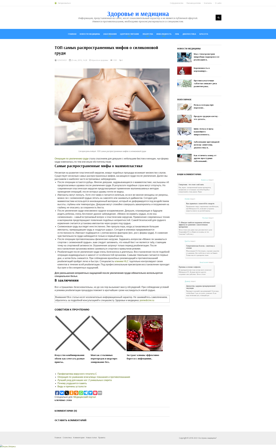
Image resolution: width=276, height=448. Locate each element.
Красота (203, 34)
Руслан (205, 218)
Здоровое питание (129, 34)
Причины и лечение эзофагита (189, 267)
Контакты (208, 3)
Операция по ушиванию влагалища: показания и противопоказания (93, 377)
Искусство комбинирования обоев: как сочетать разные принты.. (70, 358)
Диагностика (189, 34)
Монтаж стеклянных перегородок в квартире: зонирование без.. (104, 358)
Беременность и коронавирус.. (202, 69)
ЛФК (177, 34)
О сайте (218, 3)
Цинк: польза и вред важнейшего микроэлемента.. (203, 131)
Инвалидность (163, 34)
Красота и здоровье (100, 60)
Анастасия (204, 262)
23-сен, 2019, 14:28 (79, 60)
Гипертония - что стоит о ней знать (191, 185)
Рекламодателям (194, 3)
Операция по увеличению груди (71, 158)
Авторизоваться (64, 3)
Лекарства (147, 34)
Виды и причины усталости (71, 386)
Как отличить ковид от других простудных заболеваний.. (205, 158)
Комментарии (79, 437)
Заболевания (110, 34)
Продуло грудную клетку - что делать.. (206, 117)
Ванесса (204, 180)
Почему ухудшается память (72, 383)
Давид (187, 281)
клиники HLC (122, 261)
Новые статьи (91, 437)
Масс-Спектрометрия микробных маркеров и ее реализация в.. (206, 57)
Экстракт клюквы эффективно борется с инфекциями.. (143, 357)
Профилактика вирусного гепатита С (77, 374)
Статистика (67, 437)
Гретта (187, 241)
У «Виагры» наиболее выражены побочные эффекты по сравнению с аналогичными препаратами (194, 225)
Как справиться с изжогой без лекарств (200, 204)
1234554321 (62, 60)
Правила (101, 437)
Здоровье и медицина (138, 13)
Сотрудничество (176, 3)
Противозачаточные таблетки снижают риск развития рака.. (205, 83)
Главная (72, 34)
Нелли (187, 199)
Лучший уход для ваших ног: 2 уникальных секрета (84, 380)
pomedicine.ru (147, 300)
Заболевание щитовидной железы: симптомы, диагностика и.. (206, 145)
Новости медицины (90, 34)
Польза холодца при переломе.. (203, 106)
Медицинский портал (84, 397)
